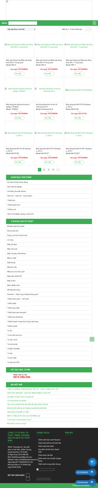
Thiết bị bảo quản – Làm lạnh (18, 299)
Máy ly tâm (11, 281)
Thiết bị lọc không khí (15, 317)
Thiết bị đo (11, 200)
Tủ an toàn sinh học (14, 335)
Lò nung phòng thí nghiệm (17, 401)
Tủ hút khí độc (12, 344)
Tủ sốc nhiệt (11, 358)
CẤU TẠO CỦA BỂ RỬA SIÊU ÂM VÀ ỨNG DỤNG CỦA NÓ (27, 404)
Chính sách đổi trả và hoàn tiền (49, 443)
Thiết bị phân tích (13, 205)
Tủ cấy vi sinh (12, 340)
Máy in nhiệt (11, 258)
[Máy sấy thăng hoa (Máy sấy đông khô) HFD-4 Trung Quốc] (49, 46)
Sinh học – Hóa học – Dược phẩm (19, 196)
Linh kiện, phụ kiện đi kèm (16, 191)
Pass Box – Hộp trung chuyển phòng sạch (22, 294)
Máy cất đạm (12, 244)
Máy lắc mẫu (12, 267)
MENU (4, 23)
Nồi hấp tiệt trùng (13, 290)
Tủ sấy (9, 353)
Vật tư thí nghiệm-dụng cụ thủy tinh (20, 214)
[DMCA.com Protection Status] (43, 479)
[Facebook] (28, 475)
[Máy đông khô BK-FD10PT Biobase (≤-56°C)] (79, 134)
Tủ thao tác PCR (13, 362)
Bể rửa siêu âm (13, 231)
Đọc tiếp (18, 74)
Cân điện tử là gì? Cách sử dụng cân (20, 397)
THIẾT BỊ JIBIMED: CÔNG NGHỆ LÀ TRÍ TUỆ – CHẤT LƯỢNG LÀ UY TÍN (32, 389)
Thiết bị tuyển (12, 326)
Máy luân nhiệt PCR (14, 276)
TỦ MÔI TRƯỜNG (13, 349)
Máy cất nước (12, 249)
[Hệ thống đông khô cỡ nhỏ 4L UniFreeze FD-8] (49, 90)
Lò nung (10, 240)
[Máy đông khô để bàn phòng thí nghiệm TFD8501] (19, 90)
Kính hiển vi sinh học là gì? (16, 423)
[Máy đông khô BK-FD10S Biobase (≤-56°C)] (79, 90)
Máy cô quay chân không (16, 253)
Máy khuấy (11, 263)
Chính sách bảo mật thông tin (49, 440)
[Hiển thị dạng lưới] (86, 29)
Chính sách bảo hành (46, 446)
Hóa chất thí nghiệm (14, 187)
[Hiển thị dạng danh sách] (90, 29)
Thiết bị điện (11, 303)
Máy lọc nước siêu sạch (16, 272)
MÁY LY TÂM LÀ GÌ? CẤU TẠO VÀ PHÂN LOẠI (23, 416)
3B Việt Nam (85, 485)
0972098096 (23, 69)
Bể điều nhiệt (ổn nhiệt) (15, 226)
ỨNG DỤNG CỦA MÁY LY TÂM (18, 412)
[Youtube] (28, 479)
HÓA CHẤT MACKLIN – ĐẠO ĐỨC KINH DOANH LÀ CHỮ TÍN (28, 393)
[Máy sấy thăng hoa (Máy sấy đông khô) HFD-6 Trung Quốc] (19, 46)
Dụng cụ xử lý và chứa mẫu (17, 235)
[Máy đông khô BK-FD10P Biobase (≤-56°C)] (19, 134)
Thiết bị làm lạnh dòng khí (16, 312)
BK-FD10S (83, 114)
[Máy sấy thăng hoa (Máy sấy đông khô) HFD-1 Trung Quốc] (79, 46)
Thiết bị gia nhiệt (13, 308)
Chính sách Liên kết (45, 455)
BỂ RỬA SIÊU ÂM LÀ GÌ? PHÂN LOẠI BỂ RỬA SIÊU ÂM (26, 408)
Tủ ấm (9, 331)
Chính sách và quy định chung (49, 464)
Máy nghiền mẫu (13, 285)
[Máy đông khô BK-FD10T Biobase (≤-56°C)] (49, 134)
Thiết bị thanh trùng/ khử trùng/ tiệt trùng (22, 322)
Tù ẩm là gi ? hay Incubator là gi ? (19, 420)
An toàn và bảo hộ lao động (17, 182)
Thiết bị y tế (11, 209)
